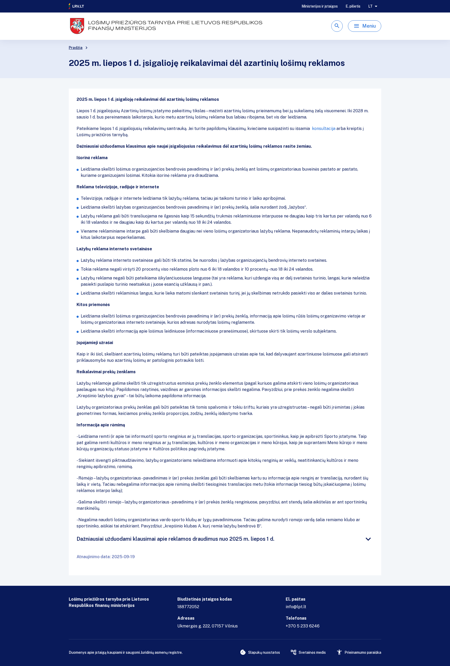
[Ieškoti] (337, 26)
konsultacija (324, 128)
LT (370, 6)
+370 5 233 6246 (303, 626)
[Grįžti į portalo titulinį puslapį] (76, 6)
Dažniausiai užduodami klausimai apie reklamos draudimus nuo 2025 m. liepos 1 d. (175, 539)
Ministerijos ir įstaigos (320, 6)
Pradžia (76, 48)
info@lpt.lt (296, 606)
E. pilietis (353, 6)
